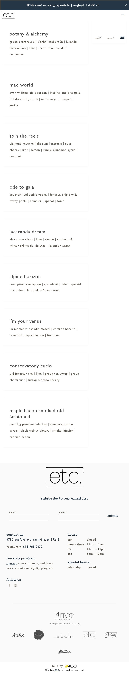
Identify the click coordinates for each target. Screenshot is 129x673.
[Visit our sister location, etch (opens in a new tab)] (63, 634)
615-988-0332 (33, 546)
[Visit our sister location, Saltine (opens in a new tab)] (64, 651)
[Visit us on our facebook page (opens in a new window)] (9, 585)
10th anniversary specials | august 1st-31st (62, 5)
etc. (57, 669)
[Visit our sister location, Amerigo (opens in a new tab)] (18, 634)
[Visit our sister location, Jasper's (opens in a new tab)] (111, 634)
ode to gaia (22, 187)
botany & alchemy (29, 33)
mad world (21, 84)
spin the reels (24, 135)
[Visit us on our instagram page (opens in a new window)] (15, 585)
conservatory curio (31, 365)
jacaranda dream (27, 231)
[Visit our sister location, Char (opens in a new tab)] (39, 634)
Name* (108, 38)
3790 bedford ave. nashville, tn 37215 (32, 539)
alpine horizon (25, 276)
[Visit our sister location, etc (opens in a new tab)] (89, 634)
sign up (11, 563)
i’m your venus (26, 321)
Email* (96, 38)
